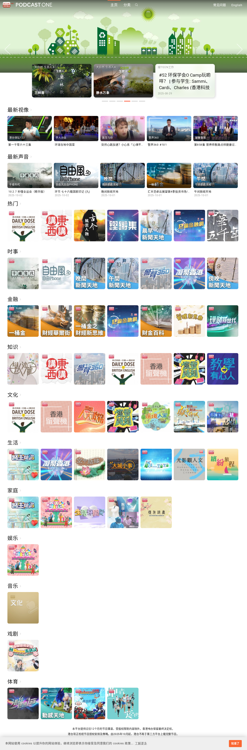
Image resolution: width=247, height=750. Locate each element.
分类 (127, 5)
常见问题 (219, 5)
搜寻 (136, 5)
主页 (114, 5)
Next (239, 49)
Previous (7, 49)
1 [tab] (105, 101)
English (236, 5)
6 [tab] (142, 101)
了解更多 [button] (141, 743)
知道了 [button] (235, 743)
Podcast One (34, 5)
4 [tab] (127, 101)
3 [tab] (120, 101)
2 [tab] (112, 101)
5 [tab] (134, 101)
